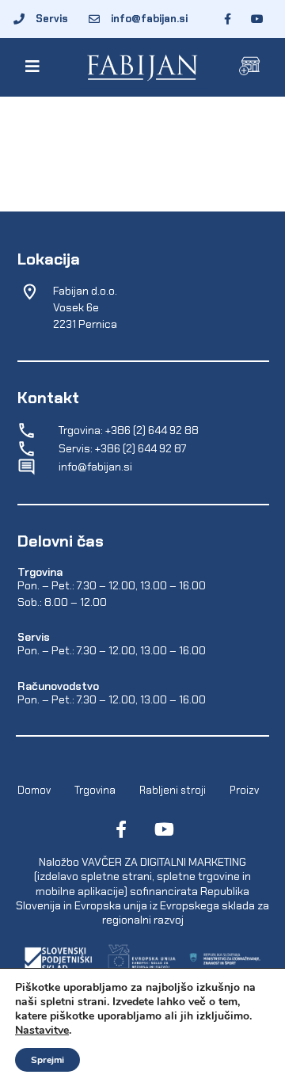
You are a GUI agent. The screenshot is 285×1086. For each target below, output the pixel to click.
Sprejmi (47, 1060)
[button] (36, 66)
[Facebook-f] (121, 829)
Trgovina (95, 790)
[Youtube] (163, 829)
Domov (34, 790)
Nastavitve (42, 1030)
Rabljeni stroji (172, 790)
